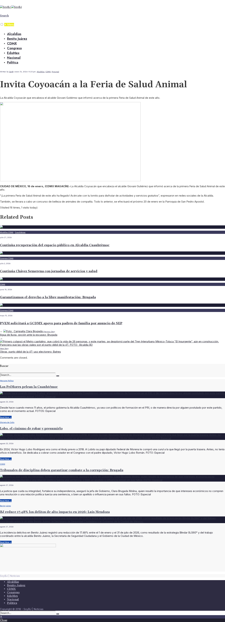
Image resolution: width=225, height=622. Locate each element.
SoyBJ (11, 71)
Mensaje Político (7, 380)
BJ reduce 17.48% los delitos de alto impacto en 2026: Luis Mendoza (55, 512)
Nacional (14, 57)
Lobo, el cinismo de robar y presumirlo (31, 429)
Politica (12, 62)
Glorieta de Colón (7, 422)
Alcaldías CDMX (6, 232)
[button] (2, 24)
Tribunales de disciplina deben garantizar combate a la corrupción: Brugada (61, 470)
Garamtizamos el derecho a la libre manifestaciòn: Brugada (48, 297)
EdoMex (13, 52)
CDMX (12, 43)
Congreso (14, 48)
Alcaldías (14, 33)
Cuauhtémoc (20, 232)
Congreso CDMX (6, 258)
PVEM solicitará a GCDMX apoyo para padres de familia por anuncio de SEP (61, 323)
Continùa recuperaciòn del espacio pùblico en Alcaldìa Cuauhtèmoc (55, 245)
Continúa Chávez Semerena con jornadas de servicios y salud (48, 271)
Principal (55, 71)
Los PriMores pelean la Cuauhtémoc (29, 387)
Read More (6, 417)
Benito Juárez (17, 38)
